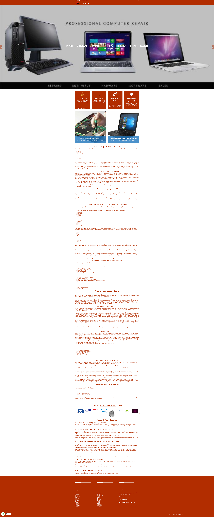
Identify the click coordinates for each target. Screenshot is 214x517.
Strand (76, 497)
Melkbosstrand (77, 505)
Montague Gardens (100, 495)
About (125, 3)
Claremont (77, 487)
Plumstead (99, 500)
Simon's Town (99, 504)
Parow (76, 493)
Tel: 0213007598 (78, 0)
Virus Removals (82, 98)
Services (130, 3)
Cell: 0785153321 (85, 0)
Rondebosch (77, 494)
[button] (1, 47)
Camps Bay (99, 485)
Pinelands (98, 503)
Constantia (77, 502)
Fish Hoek (77, 504)
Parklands (77, 492)
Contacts (136, 3)
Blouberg (76, 484)
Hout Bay (98, 492)
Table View (77, 498)
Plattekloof (99, 499)
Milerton (76, 491)
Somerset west (77, 496)
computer (92, 186)
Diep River (77, 503)
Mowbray (98, 497)
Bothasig (98, 484)
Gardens (98, 490)
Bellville (76, 483)
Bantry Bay (99, 483)
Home (121, 3)
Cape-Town (77, 485)
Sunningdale (77, 500)
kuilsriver (98, 494)
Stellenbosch (77, 499)
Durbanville (99, 487)
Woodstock (77, 501)
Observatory (99, 496)
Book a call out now (133, 110)
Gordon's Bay (99, 491)
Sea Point (76, 495)
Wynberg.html (99, 506)
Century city (99, 486)
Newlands (77, 506)
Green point (77, 490)
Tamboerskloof (99, 505)
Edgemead (98, 489)
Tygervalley (99, 502)
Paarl (98, 498)
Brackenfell (77, 486)
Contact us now (117, 106)
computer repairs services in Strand (105, 314)
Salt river (98, 501)
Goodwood (77, 489)
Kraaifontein (99, 493)
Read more (101, 104)
